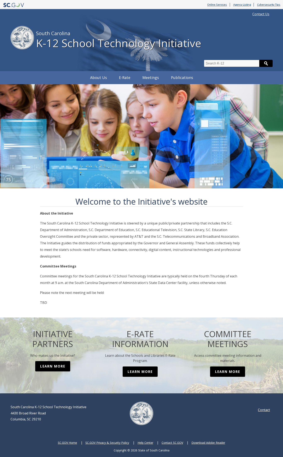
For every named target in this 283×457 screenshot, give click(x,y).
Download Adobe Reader (208, 443)
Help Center (145, 443)
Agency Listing (242, 5)
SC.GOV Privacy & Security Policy (107, 443)
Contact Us (260, 14)
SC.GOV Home (67, 443)
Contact (264, 410)
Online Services (217, 5)
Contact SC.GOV (172, 443)
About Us (98, 77)
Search (266, 63)
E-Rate (124, 77)
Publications (182, 77)
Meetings (150, 77)
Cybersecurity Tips (268, 5)
